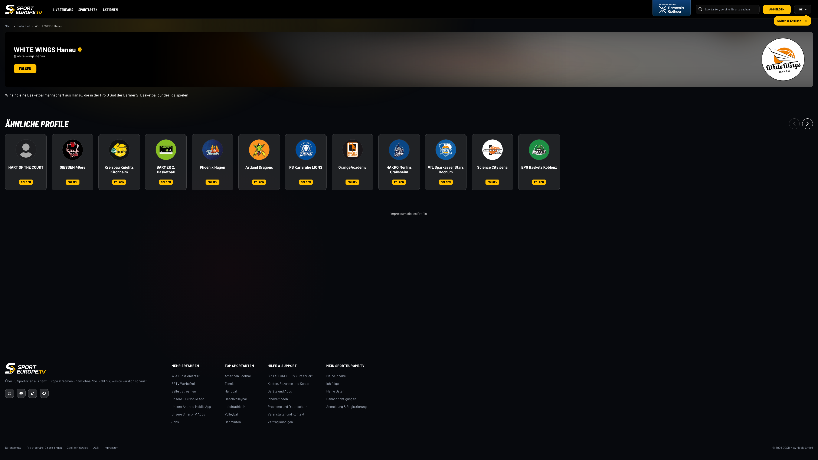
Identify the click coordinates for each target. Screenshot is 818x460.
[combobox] (730, 9)
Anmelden (776, 9)
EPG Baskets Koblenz (539, 167)
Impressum (111, 447)
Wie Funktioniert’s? (185, 376)
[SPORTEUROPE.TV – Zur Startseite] (24, 9)
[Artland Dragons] (259, 149)
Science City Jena (492, 167)
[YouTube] (21, 393)
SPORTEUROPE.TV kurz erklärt (290, 376)
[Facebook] (44, 393)
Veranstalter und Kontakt (286, 414)
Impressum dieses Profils (408, 214)
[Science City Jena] (492, 149)
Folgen (25, 68)
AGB (96, 447)
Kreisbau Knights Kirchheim (119, 169)
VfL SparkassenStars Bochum (446, 169)
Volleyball (232, 414)
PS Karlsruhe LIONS (305, 167)
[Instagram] (9, 393)
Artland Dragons (259, 167)
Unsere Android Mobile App (191, 407)
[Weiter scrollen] (807, 123)
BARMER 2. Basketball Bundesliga (165, 169)
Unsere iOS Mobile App (187, 399)
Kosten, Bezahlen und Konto (288, 384)
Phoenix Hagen (212, 167)
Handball (231, 391)
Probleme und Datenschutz (287, 407)
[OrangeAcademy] (352, 149)
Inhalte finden (278, 399)
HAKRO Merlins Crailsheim (399, 169)
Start (8, 26)
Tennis (230, 384)
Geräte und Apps (280, 391)
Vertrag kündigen (280, 422)
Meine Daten (335, 391)
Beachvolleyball (236, 399)
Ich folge (332, 384)
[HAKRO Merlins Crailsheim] (399, 149)
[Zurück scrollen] (794, 123)
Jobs (175, 422)
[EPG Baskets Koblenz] (539, 149)
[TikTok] (32, 393)
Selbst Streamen (183, 391)
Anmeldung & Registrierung (346, 407)
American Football (238, 376)
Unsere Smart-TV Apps (188, 414)
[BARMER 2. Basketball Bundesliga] (166, 149)
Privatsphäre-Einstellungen (44, 447)
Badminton (233, 422)
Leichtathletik (235, 407)
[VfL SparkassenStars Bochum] (446, 149)
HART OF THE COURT (25, 167)
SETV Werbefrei (183, 384)
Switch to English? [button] (789, 19)
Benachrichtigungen (341, 399)
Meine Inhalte (336, 376)
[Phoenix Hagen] (212, 149)
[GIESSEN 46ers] (72, 149)
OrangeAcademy (352, 167)
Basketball (23, 26)
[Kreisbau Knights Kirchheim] (119, 149)
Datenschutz (13, 447)
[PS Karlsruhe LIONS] (306, 149)
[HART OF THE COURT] (26, 149)
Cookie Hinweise (77, 447)
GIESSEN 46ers (72, 167)
